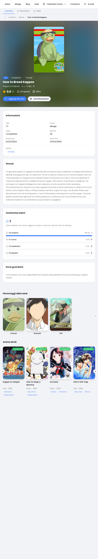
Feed (38, 11)
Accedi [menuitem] (91, 4)
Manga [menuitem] (18, 4)
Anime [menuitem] (7, 4)
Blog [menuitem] (28, 4)
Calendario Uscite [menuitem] (55, 4)
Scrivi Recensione (41, 99)
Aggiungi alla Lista (16, 99)
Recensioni (24, 11)
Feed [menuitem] (37, 4)
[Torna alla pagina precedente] (5, 17)
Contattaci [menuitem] (75, 4)
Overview (9, 11)
